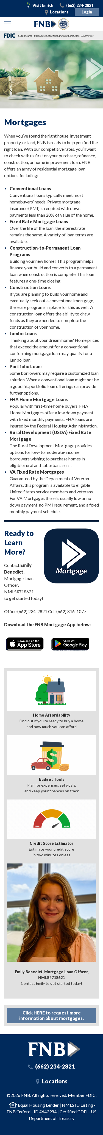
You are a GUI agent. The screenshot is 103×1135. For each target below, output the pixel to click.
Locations (59, 12)
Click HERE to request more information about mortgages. (51, 1015)
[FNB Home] (54, 1049)
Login (87, 12)
